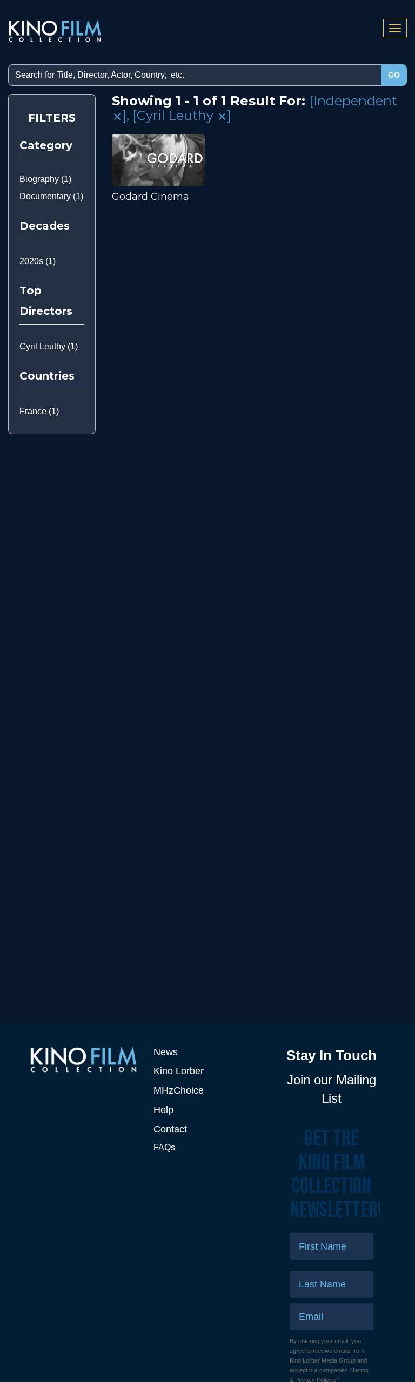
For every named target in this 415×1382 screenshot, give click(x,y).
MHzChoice (178, 1090)
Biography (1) (45, 179)
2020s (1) (37, 261)
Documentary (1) (51, 196)
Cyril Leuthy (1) (48, 346)
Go (394, 75)
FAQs (164, 1147)
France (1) (39, 411)
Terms (360, 1370)
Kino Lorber (178, 1071)
